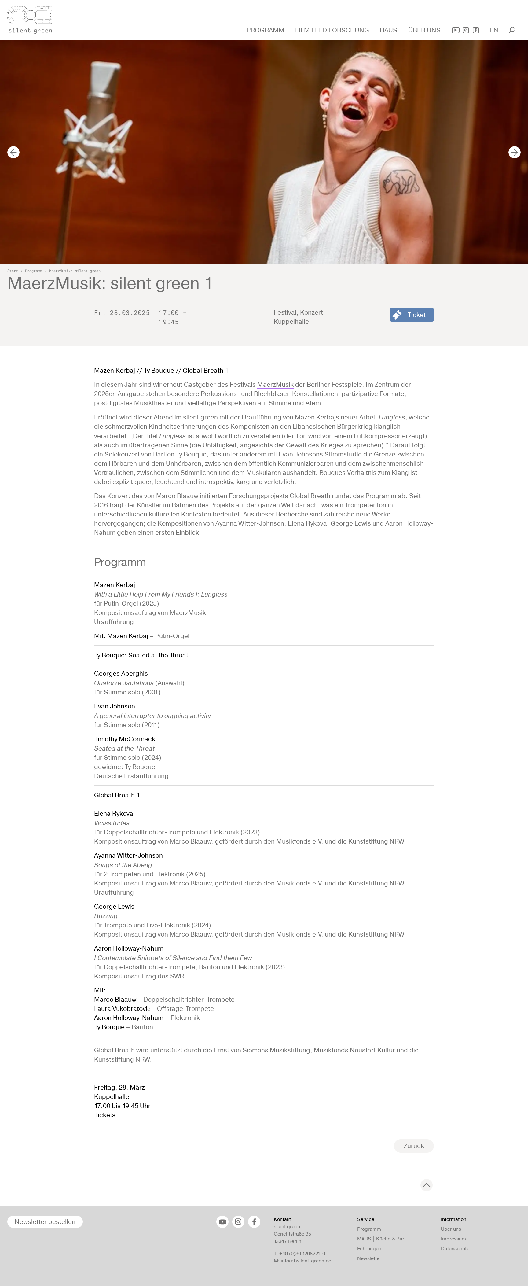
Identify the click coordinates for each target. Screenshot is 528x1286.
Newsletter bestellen (45, 1221)
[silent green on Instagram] (466, 30)
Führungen (369, 1248)
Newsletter (369, 1258)
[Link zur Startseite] (33, 18)
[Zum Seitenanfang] (426, 1185)
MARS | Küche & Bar (380, 1239)
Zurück (414, 1146)
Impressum (453, 1239)
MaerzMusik (275, 384)
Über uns (451, 1229)
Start (12, 270)
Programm (33, 270)
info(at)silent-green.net (307, 1261)
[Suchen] (512, 30)
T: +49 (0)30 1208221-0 (299, 1253)
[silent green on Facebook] (476, 30)
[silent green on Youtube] (456, 30)
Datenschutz (455, 1248)
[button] (266, 30)
